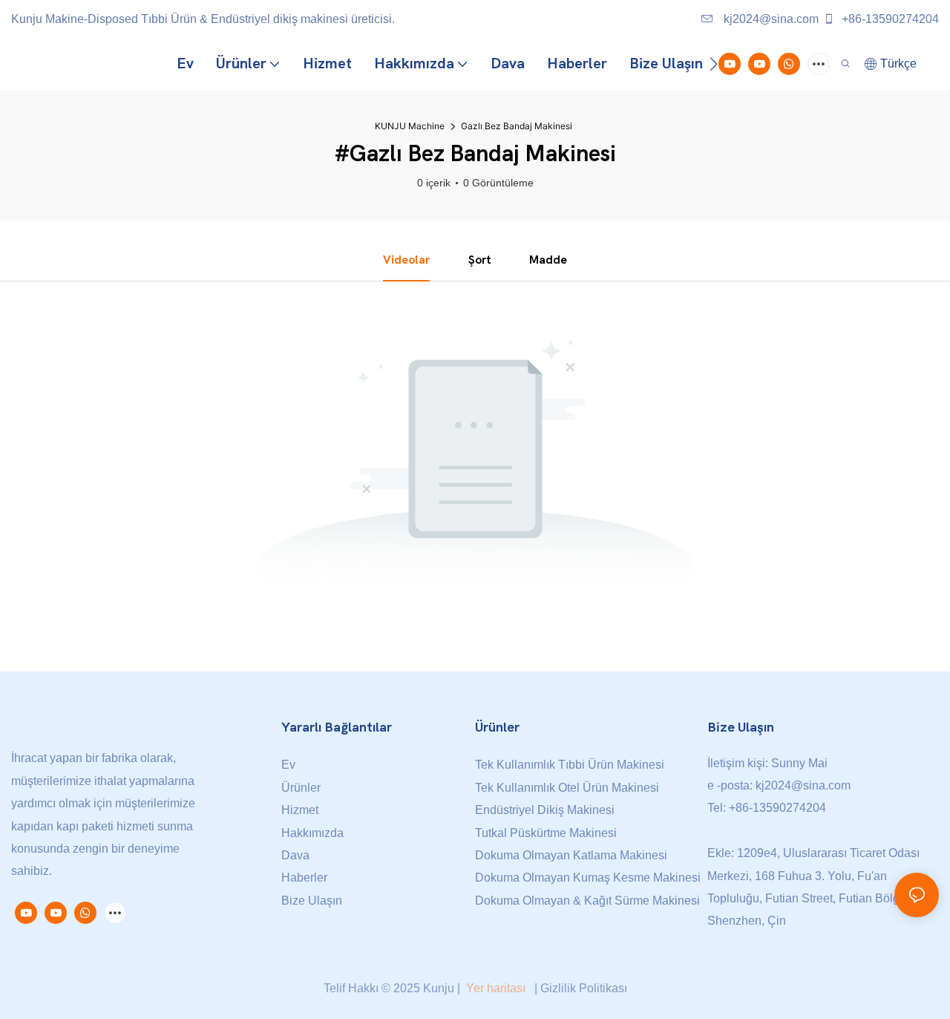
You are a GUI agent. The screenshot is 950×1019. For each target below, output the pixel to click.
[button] (714, 64)
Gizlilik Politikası (583, 988)
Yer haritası (495, 988)
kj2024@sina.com (770, 19)
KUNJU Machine (410, 125)
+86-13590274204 (889, 19)
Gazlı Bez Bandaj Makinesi (516, 125)
